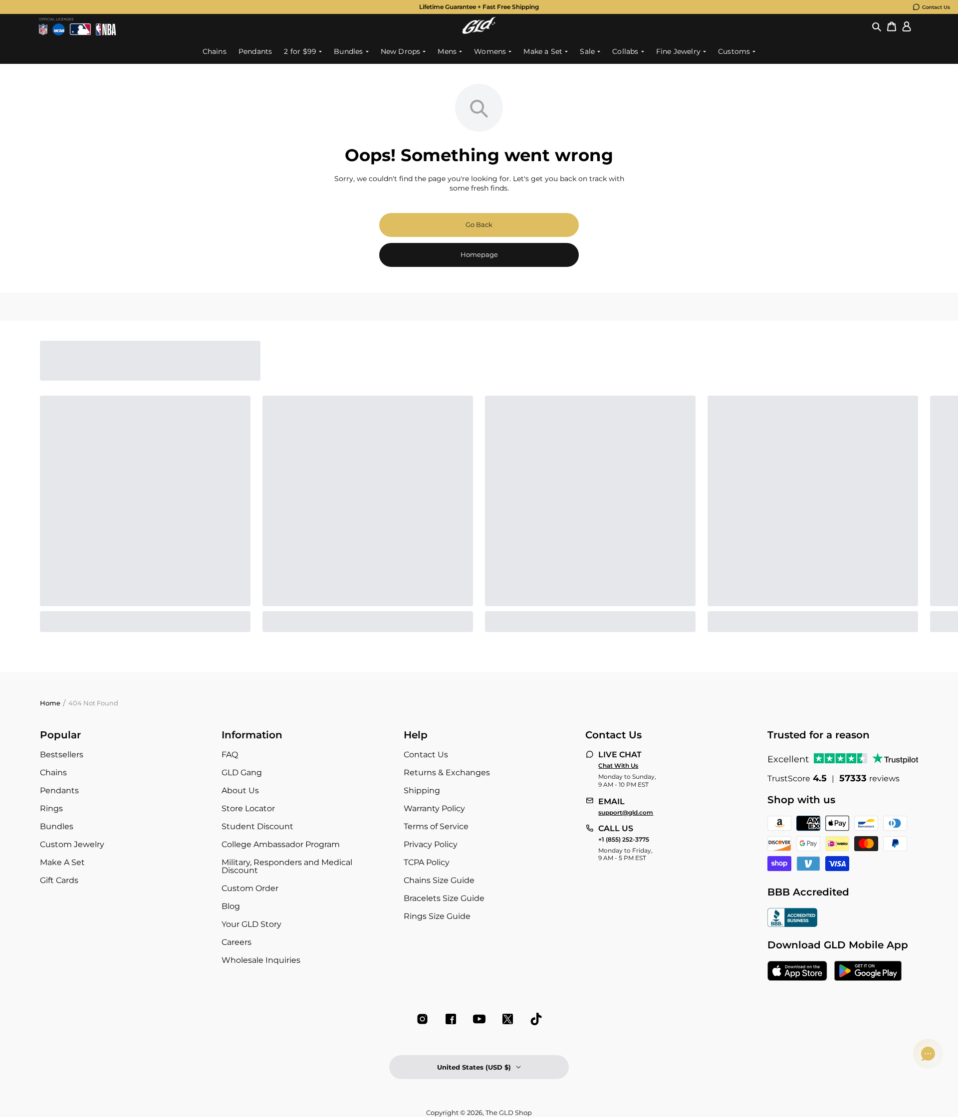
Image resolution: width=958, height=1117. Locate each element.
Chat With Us (618, 766)
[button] (877, 26)
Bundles (56, 826)
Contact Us (936, 7)
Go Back (479, 224)
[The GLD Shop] (479, 31)
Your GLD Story (251, 924)
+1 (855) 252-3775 (623, 840)
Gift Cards (59, 880)
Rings (51, 808)
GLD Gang (242, 772)
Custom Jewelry (72, 844)
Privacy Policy (431, 844)
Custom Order (250, 888)
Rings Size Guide (437, 916)
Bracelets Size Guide (444, 898)
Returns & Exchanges (447, 772)
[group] (479, 7)
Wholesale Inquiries (261, 960)
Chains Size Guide (439, 880)
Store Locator (248, 808)
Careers (236, 942)
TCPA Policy (427, 862)
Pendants (59, 790)
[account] (907, 26)
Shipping (422, 790)
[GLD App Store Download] (797, 972)
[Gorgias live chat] (928, 1054)
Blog (231, 906)
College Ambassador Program (281, 844)
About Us (240, 790)
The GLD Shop (508, 1113)
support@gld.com (625, 813)
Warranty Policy (434, 808)
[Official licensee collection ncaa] (58, 29)
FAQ (230, 754)
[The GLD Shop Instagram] (422, 1019)
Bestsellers (61, 754)
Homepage (479, 254)
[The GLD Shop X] (507, 1019)
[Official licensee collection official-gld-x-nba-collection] (106, 29)
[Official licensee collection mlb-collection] (80, 29)
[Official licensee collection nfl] (43, 29)
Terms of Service (436, 826)
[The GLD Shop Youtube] (479, 1019)
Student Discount (257, 826)
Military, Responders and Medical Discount (287, 866)
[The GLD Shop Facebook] (451, 1019)
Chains (53, 772)
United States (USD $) (474, 1067)
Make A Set (62, 862)
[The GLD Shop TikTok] (536, 1019)
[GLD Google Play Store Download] (868, 972)
